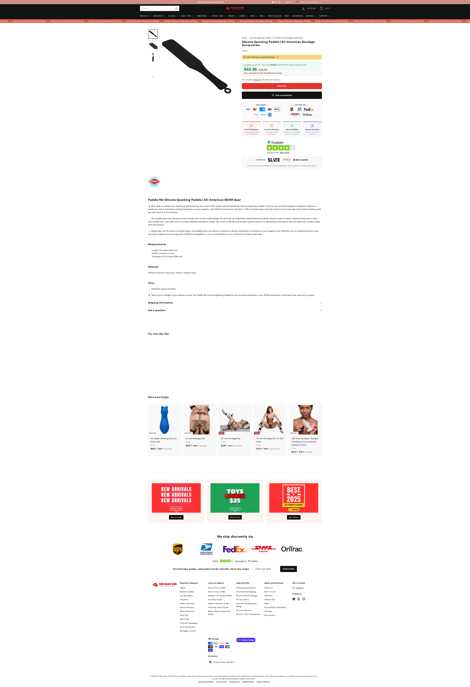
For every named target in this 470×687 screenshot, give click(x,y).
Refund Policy (234, 682)
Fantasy (144, 16)
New (287, 16)
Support (323, 16)
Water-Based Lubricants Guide (219, 612)
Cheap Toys (235, 517)
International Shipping (246, 592)
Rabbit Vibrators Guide (218, 603)
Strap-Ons (218, 16)
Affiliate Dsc (269, 599)
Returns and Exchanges (246, 595)
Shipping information (160, 302)
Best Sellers (275, 16)
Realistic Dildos (187, 592)
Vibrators (201, 16)
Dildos (172, 16)
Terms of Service (244, 610)
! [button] (277, 57)
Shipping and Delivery (246, 588)
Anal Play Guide (215, 599)
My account (269, 615)
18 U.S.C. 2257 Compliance (248, 614)
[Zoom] (197, 66)
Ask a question (156, 310)
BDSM (232, 16)
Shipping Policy (248, 682)
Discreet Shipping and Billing (246, 605)
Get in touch (270, 592)
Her (253, 16)
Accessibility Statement (275, 607)
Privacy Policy (242, 599)
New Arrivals (176, 517)
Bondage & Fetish (188, 631)
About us (268, 588)
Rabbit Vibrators (187, 603)
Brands (310, 16)
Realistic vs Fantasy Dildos (220, 595)
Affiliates (268, 595)
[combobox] (159, 8)
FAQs (266, 603)
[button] (262, 110)
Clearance (297, 16)
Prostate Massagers (189, 623)
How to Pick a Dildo (216, 588)
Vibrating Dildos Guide (218, 607)
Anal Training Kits (187, 627)
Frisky (244, 50)
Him (262, 16)
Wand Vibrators (187, 607)
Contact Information (206, 682)
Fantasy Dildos (186, 595)
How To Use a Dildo (216, 592)
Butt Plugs (184, 619)
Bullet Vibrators (187, 611)
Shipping (257, 80)
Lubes (242, 16)
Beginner (158, 16)
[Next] (153, 76)
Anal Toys (186, 16)
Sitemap (268, 611)
